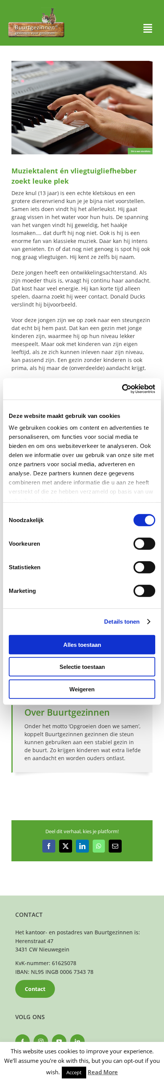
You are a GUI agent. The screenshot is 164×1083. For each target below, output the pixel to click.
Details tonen (122, 621)
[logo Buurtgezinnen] (36, 10)
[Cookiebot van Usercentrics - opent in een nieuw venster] (121, 389)
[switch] (144, 543)
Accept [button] (74, 1072)
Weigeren (82, 689)
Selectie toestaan (82, 667)
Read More (103, 1072)
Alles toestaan (82, 644)
